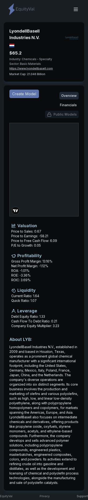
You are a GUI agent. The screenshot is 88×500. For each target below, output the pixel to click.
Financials (68, 105)
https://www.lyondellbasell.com (31, 68)
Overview (69, 96)
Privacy (45, 496)
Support (82, 496)
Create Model (24, 93)
